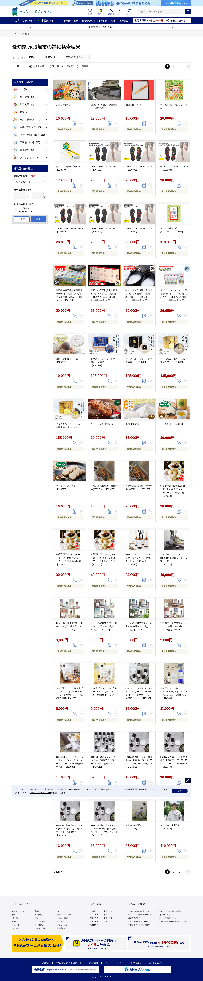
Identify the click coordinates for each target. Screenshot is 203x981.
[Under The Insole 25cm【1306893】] (174, 152)
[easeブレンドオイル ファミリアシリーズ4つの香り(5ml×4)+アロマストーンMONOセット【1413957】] (139, 673)
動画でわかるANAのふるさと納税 (172, 921)
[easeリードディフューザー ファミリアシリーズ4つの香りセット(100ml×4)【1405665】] (139, 539)
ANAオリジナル (18, 911)
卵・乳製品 (39, 925)
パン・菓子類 (40, 921)
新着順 (85, 66)
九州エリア (108, 921)
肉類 (14, 915)
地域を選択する (23, 181)
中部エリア (108, 915)
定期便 (37, 911)
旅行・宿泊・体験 (64, 915)
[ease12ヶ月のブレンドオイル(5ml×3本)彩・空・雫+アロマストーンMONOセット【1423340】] (174, 742)
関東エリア (94, 915)
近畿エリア (94, 918)
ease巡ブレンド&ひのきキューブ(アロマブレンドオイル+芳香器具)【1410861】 (104, 691)
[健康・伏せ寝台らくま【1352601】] (69, 344)
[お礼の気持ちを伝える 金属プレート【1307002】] (174, 213)
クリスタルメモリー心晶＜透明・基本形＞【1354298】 (104, 362)
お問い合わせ (136, 963)
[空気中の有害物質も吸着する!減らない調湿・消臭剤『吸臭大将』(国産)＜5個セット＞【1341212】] (69, 275)
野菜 (14, 921)
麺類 (36, 918)
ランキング (102, 21)
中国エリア (108, 918)
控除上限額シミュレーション (139, 921)
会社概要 (45, 963)
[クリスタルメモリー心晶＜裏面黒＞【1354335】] (139, 344)
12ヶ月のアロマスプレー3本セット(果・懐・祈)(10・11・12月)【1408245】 (173, 626)
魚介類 (15, 918)
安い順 (55, 66)
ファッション (62, 925)
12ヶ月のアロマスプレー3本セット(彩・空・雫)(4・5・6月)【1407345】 (104, 626)
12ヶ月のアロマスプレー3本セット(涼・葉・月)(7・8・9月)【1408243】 (138, 626)
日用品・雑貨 (62, 918)
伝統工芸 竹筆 (133, 104)
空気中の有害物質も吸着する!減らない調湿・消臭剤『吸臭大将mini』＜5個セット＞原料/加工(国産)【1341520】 (104, 297)
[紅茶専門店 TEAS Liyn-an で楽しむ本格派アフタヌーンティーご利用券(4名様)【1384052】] (104, 539)
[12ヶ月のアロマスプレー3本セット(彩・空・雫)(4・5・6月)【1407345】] (104, 608)
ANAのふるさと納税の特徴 (170, 911)
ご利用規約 (93, 963)
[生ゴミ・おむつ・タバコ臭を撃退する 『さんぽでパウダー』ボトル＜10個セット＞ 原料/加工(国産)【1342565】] (174, 275)
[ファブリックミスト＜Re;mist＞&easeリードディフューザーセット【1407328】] (174, 539)
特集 (113, 21)
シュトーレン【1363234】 (104, 424)
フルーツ (15, 925)
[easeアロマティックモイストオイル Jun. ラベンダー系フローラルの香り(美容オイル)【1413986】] (69, 742)
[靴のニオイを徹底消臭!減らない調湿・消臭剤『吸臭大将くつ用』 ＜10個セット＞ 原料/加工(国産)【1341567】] (139, 275)
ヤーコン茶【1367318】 (172, 424)
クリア (22, 219)
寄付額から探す (71, 21)
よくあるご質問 (155, 963)
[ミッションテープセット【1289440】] (69, 152)
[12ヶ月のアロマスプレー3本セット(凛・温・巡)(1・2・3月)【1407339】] (69, 608)
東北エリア (108, 911)
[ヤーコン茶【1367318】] (174, 409)
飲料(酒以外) (40, 928)
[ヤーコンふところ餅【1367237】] (69, 471)
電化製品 (60, 921)
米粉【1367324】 (134, 424)
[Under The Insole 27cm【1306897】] (104, 213)
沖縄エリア (94, 925)
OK (179, 791)
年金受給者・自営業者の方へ (139, 925)
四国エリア (94, 921)
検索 (38, 219)
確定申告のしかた (135, 918)
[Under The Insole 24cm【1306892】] (139, 152)
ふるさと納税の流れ (167, 918)
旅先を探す (87, 21)
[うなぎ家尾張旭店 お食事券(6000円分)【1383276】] (139, 471)
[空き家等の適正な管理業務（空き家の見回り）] (104, 90)
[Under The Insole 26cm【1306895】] (69, 213)
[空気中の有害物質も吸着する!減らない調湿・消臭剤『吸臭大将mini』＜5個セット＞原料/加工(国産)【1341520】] (104, 275)
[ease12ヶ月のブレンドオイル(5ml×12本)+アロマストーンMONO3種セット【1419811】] (104, 742)
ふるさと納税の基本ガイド (139, 911)
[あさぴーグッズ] (69, 90)
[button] (31, 27)
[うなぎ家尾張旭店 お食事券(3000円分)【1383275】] (104, 471)
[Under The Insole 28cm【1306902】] (139, 213)
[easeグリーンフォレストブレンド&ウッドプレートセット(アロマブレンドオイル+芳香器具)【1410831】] (69, 673)
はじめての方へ (165, 915)
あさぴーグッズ (63, 104)
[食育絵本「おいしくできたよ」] (174, 90)
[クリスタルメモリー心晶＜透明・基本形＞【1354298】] (104, 344)
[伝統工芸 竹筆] (139, 90)
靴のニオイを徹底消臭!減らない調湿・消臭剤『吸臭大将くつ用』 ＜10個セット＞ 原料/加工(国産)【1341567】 (139, 297)
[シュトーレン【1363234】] (104, 409)
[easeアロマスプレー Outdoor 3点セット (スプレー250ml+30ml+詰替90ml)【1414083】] (174, 673)
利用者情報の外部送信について (68, 963)
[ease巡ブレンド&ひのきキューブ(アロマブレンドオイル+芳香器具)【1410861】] (104, 673)
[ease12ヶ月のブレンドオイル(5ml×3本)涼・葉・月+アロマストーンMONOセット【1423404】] (69, 810)
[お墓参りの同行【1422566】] (139, 810)
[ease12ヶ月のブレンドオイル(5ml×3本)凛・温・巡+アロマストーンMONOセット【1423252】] (139, 742)
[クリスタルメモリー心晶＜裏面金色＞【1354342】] (174, 344)
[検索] (188, 11)
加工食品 (38, 915)
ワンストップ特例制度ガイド (139, 915)
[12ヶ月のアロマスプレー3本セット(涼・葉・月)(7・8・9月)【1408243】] (139, 608)
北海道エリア (95, 911)
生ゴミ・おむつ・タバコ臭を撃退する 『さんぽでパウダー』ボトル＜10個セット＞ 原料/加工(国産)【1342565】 (173, 297)
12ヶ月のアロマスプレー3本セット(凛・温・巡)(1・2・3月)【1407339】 (69, 626)
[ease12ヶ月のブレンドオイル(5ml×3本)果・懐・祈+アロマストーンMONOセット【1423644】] (104, 810)
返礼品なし (61, 928)
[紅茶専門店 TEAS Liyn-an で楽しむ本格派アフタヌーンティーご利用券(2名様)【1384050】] (174, 471)
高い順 (70, 66)
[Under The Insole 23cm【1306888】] (104, 152)
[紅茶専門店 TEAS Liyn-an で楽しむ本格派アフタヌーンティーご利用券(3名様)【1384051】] (69, 539)
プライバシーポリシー (114, 963)
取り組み (124, 21)
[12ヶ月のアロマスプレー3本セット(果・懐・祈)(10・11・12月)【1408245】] (174, 608)
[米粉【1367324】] (139, 409)
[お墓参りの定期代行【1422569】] (174, 810)
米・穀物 (15, 928)
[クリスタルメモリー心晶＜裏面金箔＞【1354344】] (69, 409)
